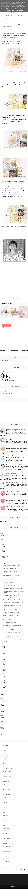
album (4, 763)
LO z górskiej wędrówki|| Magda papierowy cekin (14, 640)
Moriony (5, 835)
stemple (4, 750)
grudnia (4, 544)
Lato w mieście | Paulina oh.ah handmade (13, 636)
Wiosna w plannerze (11, 473)
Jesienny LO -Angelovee (9, 582)
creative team (6, 779)
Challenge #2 (9, 438)
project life (5, 773)
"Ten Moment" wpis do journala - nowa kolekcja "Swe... (12, 606)
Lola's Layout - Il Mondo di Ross (11, 609)
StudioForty (18, 886)
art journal (5, 786)
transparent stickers (7, 771)
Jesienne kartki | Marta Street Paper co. (13, 588)
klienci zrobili (6, 859)
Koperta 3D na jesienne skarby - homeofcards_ (11, 616)
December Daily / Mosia (12, 447)
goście (4, 820)
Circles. (4, 86)
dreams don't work (7, 804)
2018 (2, 721)
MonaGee (5, 856)
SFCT (4, 854)
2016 (2, 733)
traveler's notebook (7, 768)
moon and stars (6, 838)
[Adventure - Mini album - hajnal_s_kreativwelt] (23, 312)
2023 (2, 693)
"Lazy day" (22, 183)
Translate (11, 363)
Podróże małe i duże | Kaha (10, 622)
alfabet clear (6, 825)
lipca (3, 652)
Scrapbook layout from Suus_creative (12, 599)
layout (4, 748)
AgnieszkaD (5, 755)
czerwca (4, 657)
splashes (5, 823)
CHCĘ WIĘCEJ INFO (10, 10)
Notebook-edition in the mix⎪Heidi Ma (15, 429)
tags (11, 19)
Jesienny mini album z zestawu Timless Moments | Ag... (12, 596)
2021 (2, 704)
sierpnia (4, 646)
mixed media (5, 799)
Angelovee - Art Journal (9, 619)
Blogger (24, 869)
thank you (5, 848)
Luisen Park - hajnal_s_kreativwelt (11, 579)
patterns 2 (5, 810)
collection (5, 17)
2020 (2, 710)
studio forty (5, 761)
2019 (2, 715)
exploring (5, 807)
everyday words (6, 794)
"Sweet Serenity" (14, 37)
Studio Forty (3, 521)
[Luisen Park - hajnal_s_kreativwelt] (14, 312)
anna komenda (6, 781)
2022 (2, 698)
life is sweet (5, 802)
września (4, 561)
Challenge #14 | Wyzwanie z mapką (14, 498)
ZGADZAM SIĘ (20, 10)
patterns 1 (5, 833)
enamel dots (6, 19)
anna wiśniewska (6, 851)
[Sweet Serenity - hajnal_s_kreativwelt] (4, 312)
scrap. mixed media (7, 846)
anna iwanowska (6, 828)
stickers (4, 753)
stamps (4, 758)
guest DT (5, 792)
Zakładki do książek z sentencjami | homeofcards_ (11, 576)
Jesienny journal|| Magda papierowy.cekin (13, 602)
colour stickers (12, 17)
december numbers (7, 817)
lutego (4, 680)
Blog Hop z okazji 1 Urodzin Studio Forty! (16, 482)
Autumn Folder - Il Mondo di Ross (11, 565)
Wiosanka (5, 797)
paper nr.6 (23, 115)
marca (4, 675)
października (5, 556)
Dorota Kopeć (6, 861)
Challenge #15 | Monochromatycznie (15, 506)
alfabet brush (6, 815)
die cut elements (21, 17)
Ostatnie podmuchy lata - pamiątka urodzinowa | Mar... (12, 633)
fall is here (5, 841)
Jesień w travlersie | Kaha (9, 585)
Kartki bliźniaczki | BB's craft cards (11, 629)
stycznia (4, 686)
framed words (6, 830)
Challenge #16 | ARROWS (12, 491)
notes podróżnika (7, 776)
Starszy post (25, 350)
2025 (2, 533)
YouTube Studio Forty (8, 393)
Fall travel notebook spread (10, 568)
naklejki (4, 766)
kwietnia (4, 669)
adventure (5, 843)
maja (3, 663)
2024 (2, 539)
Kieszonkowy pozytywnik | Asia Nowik (15, 464)
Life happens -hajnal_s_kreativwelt (11, 612)
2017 (2, 727)
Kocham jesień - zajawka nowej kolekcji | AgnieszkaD (13, 626)
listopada (4, 550)
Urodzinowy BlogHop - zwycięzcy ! (14, 455)
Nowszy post (3, 350)
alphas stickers (13, 15)
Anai (4, 812)
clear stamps (21, 15)
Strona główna (14, 350)
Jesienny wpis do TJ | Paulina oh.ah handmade (11, 572)
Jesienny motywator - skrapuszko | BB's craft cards (14, 592)
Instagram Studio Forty (8, 391)
